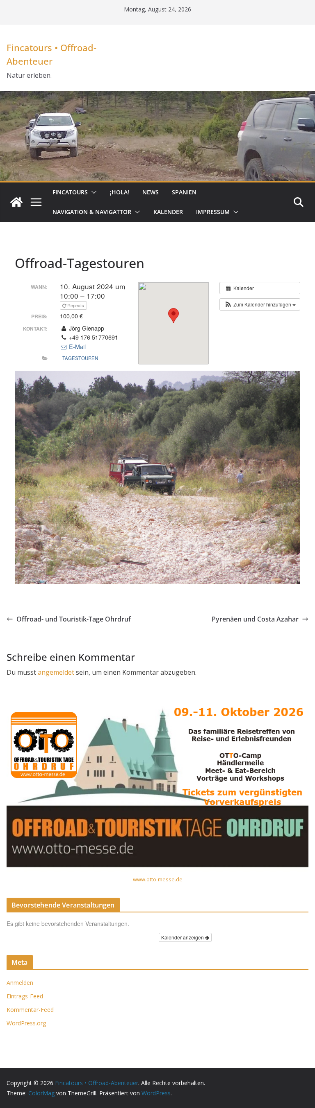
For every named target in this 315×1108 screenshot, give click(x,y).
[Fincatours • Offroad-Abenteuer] (16, 202)
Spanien (184, 192)
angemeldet (56, 672)
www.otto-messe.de (158, 879)
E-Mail (76, 346)
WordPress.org (26, 1023)
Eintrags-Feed (25, 996)
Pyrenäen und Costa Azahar (255, 619)
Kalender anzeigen (183, 937)
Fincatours (70, 192)
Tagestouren (80, 358)
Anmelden (20, 982)
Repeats (75, 305)
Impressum (213, 212)
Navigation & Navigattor (91, 212)
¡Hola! (119, 192)
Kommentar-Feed (30, 1009)
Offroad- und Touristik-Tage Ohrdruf (73, 619)
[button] (92, 192)
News (150, 192)
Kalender (168, 212)
